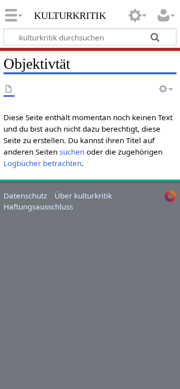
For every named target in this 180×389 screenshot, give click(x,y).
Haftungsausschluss (38, 206)
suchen (72, 152)
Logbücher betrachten (43, 163)
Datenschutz (25, 195)
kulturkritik (70, 14)
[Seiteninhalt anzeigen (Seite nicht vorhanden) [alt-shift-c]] (9, 89)
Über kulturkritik (83, 195)
